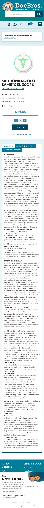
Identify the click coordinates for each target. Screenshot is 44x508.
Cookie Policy (29, 468)
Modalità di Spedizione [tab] (25, 146)
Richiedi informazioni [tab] (12, 150)
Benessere (26, 35)
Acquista (20, 127)
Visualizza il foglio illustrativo (13, 101)
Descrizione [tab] (8, 146)
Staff (3, 471)
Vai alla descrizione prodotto (14, 98)
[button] (16, 120)
